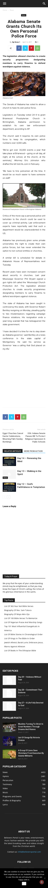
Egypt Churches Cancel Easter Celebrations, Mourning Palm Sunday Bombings (13, 437)
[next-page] (8, 497)
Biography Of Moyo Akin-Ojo (16, 614)
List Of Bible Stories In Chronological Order (23, 634)
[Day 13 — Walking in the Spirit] (9, 474)
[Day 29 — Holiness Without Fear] (9, 680)
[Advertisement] (24, 378)
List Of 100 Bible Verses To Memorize (20, 618)
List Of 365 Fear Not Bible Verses (18, 606)
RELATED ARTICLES (12, 451)
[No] (44, 878)
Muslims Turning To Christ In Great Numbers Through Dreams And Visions (30, 726)
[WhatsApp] (37, 48)
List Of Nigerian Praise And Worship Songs (23, 622)
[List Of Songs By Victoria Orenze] (9, 741)
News (12, 10)
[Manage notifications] (42, 882)
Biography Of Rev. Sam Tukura (17, 610)
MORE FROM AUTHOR (33, 451)
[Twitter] (25, 48)
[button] (4, 3)
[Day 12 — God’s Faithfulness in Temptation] (9, 487)
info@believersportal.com (29, 852)
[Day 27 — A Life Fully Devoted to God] (9, 706)
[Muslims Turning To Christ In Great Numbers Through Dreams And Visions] (9, 727)
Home (5, 10)
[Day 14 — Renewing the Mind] (9, 461)
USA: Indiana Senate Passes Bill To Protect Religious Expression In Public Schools (35, 437)
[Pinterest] (31, 48)
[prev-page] (4, 497)
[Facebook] (19, 48)
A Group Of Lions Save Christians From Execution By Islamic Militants (31, 753)
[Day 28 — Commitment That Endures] (9, 693)
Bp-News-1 (16, 42)
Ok (24, 883)
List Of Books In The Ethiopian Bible (20, 650)
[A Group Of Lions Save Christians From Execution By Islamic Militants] (9, 753)
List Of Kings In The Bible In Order (19, 638)
